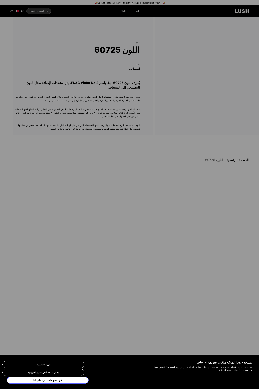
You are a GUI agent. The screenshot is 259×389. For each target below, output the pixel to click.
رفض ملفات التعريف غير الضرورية (43, 372)
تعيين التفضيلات (43, 364)
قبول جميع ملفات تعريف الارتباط (47, 380)
